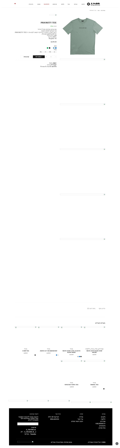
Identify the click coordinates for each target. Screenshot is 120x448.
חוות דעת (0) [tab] (91, 308)
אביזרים (100, 349)
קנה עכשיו (26, 57)
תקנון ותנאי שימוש (77, 421)
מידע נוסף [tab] (102, 308)
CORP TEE (25, 351)
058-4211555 (54, 419)
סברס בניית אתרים (57, 442)
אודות (81, 417)
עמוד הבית (103, 10)
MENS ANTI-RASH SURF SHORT (94, 351)
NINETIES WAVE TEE (71, 384)
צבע (55, 46)
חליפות (87, 349)
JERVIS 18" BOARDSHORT (48, 351)
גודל (55, 49)
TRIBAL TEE (94, 384)
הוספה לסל (38, 57)
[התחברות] (19, 4)
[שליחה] (19, 423)
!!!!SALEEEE (100, 423)
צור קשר (80, 419)
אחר (96, 349)
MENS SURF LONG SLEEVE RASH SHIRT (71, 351)
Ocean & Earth (45, 66)
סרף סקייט (102, 428)
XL (41, 51)
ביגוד (99, 10)
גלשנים (103, 417)
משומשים (102, 426)
